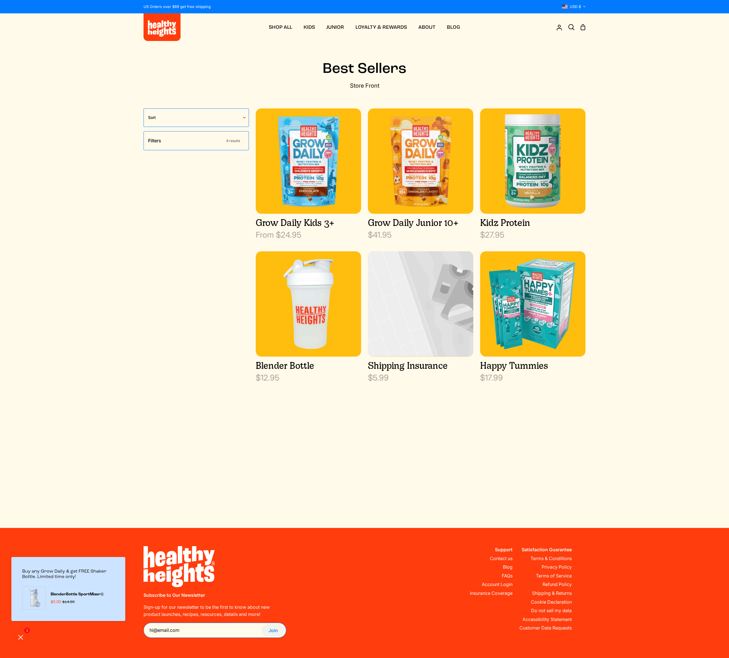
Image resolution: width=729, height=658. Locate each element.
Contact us (501, 558)
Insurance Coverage (491, 593)
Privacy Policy (557, 567)
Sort (152, 117)
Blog (508, 567)
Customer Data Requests (545, 628)
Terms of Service (554, 576)
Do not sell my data (551, 610)
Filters (194, 140)
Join (273, 630)
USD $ (575, 6)
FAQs (507, 576)
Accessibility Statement (547, 619)
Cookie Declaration (551, 602)
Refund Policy (557, 584)
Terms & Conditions (551, 558)
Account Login (497, 584)
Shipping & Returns (552, 593)
